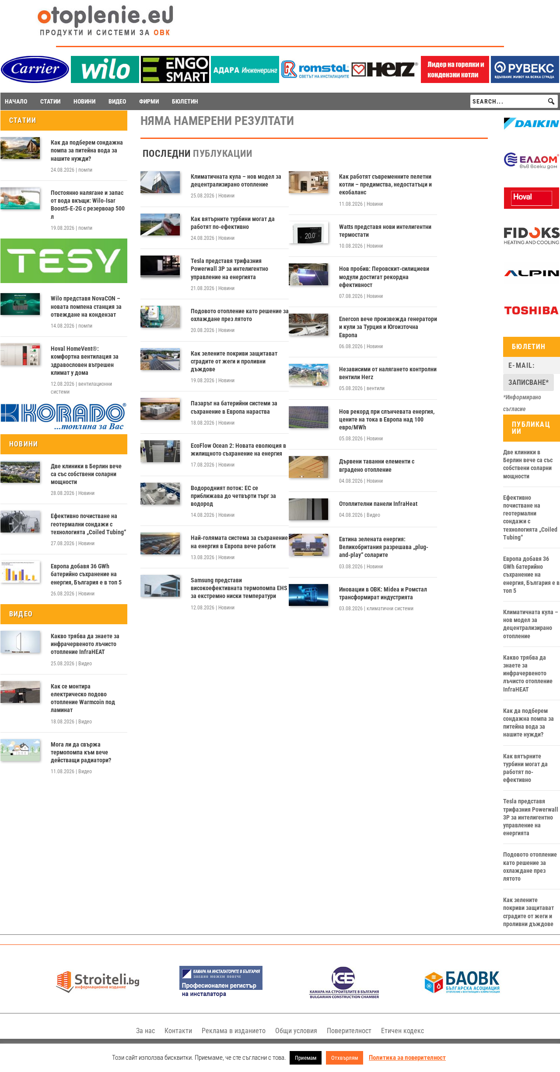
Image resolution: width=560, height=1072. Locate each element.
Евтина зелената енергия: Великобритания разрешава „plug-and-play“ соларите (383, 547)
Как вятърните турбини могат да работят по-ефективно (233, 222)
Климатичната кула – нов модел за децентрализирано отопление (236, 180)
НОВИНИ (84, 101)
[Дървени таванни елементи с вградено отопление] (308, 467)
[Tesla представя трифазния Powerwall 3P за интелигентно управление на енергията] (160, 266)
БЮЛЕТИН (185, 101)
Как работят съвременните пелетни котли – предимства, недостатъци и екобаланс (385, 184)
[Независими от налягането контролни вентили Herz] (308, 375)
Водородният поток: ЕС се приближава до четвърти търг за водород (233, 495)
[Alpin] (531, 281)
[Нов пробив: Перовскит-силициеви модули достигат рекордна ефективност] (308, 274)
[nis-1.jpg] (220, 996)
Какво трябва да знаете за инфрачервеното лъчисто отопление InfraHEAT (85, 644)
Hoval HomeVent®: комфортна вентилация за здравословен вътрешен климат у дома (85, 360)
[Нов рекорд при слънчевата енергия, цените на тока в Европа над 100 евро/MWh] (308, 417)
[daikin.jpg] (531, 132)
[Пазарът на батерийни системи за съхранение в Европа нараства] (160, 409)
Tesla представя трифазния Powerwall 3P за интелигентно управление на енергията (229, 268)
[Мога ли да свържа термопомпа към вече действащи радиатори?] (20, 750)
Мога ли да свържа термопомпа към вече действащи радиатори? (81, 752)
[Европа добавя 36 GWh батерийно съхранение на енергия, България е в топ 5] (20, 572)
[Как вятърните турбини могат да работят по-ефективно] (160, 224)
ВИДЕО (117, 101)
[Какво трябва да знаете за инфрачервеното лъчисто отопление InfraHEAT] (20, 642)
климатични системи (390, 608)
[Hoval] (531, 206)
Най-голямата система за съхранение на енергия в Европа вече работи (239, 541)
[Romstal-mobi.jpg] (315, 80)
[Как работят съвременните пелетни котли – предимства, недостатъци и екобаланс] (308, 182)
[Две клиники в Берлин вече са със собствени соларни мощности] (20, 472)
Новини (86, 493)
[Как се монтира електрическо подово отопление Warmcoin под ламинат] (20, 692)
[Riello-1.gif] (455, 80)
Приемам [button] (305, 1058)
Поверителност (349, 1031)
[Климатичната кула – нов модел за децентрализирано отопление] (160, 182)
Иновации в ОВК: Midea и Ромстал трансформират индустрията (383, 593)
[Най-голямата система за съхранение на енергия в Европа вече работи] (160, 543)
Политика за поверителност (407, 1058)
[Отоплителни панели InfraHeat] (308, 509)
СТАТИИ (50, 101)
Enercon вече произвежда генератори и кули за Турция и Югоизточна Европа (388, 326)
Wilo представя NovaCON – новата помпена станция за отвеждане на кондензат (86, 306)
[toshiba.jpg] (531, 318)
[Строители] (97, 996)
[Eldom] (531, 169)
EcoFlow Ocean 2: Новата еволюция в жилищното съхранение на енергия (238, 449)
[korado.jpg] (63, 428)
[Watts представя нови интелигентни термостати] (308, 232)
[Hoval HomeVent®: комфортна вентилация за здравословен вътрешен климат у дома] (20, 354)
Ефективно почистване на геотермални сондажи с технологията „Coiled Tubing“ (88, 523)
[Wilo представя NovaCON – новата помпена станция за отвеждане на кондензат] (20, 304)
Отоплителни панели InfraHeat (378, 503)
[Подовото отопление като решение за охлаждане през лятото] (160, 317)
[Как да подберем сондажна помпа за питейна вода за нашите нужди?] (20, 148)
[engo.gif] (175, 80)
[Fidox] (531, 244)
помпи (85, 170)
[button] (551, 101)
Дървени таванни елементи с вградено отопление (376, 465)
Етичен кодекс (402, 1031)
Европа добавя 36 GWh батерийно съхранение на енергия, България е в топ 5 (86, 574)
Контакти (178, 1031)
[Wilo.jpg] (105, 80)
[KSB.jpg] (344, 996)
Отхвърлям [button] (344, 1058)
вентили (376, 388)
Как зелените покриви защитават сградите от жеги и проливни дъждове (234, 361)
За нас (145, 1031)
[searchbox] (514, 101)
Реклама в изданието (234, 1031)
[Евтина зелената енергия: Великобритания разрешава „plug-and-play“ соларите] (308, 545)
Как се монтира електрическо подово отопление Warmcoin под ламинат (83, 698)
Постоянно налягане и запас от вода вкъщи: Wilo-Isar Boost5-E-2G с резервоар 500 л (88, 204)
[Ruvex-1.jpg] (525, 80)
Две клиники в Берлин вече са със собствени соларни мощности (86, 474)
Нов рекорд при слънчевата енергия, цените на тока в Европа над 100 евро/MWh (386, 419)
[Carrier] (35, 80)
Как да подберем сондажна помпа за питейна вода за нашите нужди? (87, 150)
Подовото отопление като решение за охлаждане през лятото (240, 315)
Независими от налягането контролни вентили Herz (388, 373)
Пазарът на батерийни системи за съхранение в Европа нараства (234, 407)
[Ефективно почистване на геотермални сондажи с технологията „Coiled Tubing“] (20, 522)
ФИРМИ (149, 101)
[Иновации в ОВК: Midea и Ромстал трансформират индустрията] (308, 595)
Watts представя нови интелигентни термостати (385, 230)
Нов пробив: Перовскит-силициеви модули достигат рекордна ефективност (384, 276)
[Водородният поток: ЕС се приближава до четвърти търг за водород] (160, 494)
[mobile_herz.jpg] (385, 80)
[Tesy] (63, 280)
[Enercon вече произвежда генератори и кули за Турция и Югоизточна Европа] (308, 324)
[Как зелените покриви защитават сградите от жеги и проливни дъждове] (160, 359)
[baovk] (462, 996)
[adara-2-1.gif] (245, 80)
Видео (85, 663)
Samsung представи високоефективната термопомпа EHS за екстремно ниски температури (239, 588)
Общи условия (296, 1031)
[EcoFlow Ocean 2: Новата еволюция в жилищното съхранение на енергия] (160, 451)
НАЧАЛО (16, 101)
